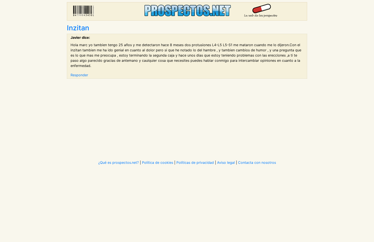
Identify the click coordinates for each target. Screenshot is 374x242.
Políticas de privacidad (195, 162)
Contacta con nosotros (257, 162)
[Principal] (187, 11)
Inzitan (78, 28)
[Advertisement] (187, 116)
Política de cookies (157, 162)
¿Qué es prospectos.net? (118, 162)
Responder (79, 75)
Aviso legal (226, 162)
